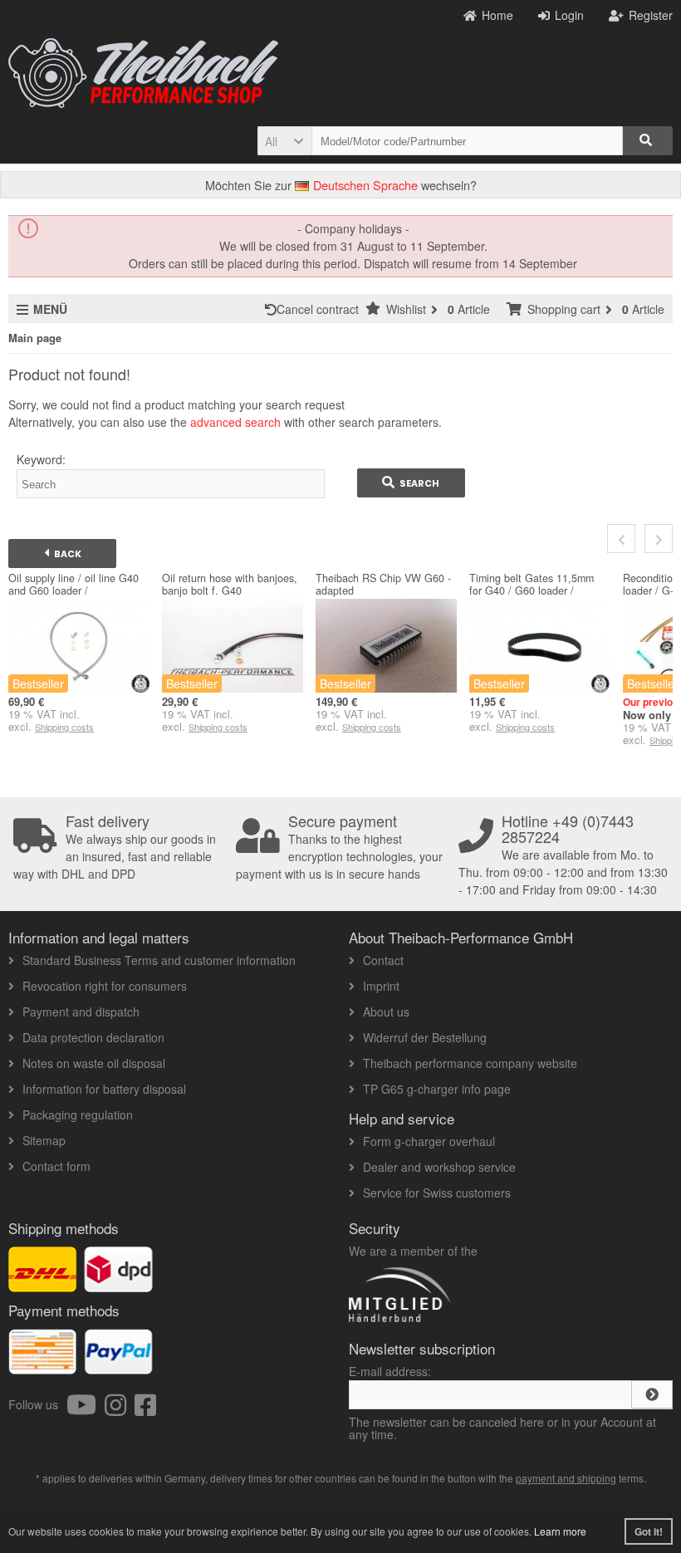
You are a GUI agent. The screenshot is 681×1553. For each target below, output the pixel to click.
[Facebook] (145, 1409)
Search (411, 483)
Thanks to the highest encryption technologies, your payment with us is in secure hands (339, 847)
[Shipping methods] (118, 1283)
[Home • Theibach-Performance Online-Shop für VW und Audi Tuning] (143, 73)
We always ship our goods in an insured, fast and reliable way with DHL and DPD (114, 847)
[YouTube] (85, 1409)
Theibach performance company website (470, 1063)
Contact (383, 960)
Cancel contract (321, 309)
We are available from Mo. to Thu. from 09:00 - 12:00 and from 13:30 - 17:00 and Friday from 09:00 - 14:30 (563, 855)
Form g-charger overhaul (429, 1141)
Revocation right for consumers (104, 985)
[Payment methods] (118, 1365)
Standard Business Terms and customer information (159, 960)
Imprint (381, 985)
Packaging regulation (77, 1114)
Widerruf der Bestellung (425, 1037)
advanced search (235, 422)
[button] (284, 140)
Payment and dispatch (81, 1011)
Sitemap (44, 1140)
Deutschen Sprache (364, 185)
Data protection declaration (93, 1037)
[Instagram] (120, 1409)
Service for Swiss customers (437, 1192)
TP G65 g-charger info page (437, 1088)
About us (386, 1011)
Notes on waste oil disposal (93, 1063)
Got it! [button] (648, 1531)
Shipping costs (64, 726)
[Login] (652, 1394)
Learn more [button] (560, 1531)
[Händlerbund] (459, 1321)
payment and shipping (566, 1478)
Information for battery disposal (104, 1088)
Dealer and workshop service (439, 1167)
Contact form (56, 1166)
